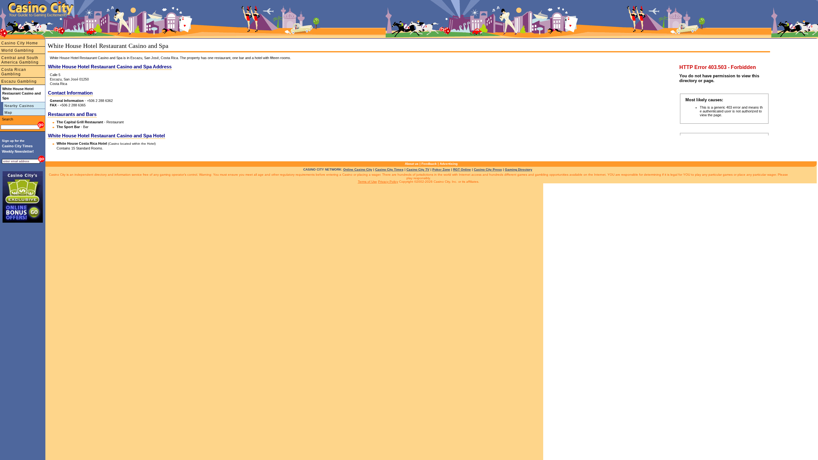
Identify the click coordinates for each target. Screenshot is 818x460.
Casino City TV (417, 169)
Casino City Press (488, 169)
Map (8, 112)
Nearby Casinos (19, 106)
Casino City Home (19, 43)
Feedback (429, 163)
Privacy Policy (388, 181)
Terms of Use (367, 181)
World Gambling (17, 50)
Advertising (449, 163)
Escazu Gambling (19, 81)
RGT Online (462, 169)
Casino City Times (389, 169)
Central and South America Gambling (20, 60)
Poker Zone (441, 169)
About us (412, 163)
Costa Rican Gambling (13, 71)
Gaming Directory (518, 169)
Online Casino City (357, 169)
